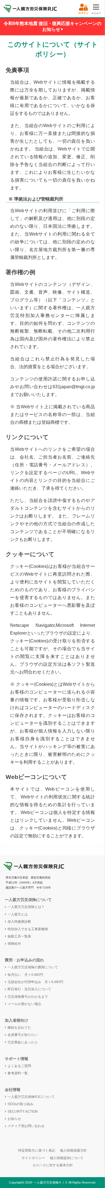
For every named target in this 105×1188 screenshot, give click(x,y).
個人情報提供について (66, 1158)
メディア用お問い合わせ (26, 1126)
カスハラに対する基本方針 (52, 1165)
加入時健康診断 (19, 922)
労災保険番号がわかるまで (28, 997)
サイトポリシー (33, 1158)
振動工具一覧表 (19, 936)
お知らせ (14, 1119)
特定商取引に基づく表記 (36, 1150)
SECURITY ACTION (23, 1111)
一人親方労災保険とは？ (26, 907)
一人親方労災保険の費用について (33, 967)
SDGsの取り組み (20, 1104)
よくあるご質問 (19, 1066)
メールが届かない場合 (24, 1004)
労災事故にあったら (23, 1042)
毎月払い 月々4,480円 (25, 975)
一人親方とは (18, 914)
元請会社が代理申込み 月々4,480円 (35, 982)
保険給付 (14, 944)
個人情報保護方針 (73, 1150)
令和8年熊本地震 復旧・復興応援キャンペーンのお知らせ (52, 26)
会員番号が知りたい (23, 1035)
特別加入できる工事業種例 (28, 929)
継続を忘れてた (19, 1027)
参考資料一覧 (18, 1073)
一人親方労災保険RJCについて (31, 1097)
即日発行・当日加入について (29, 989)
